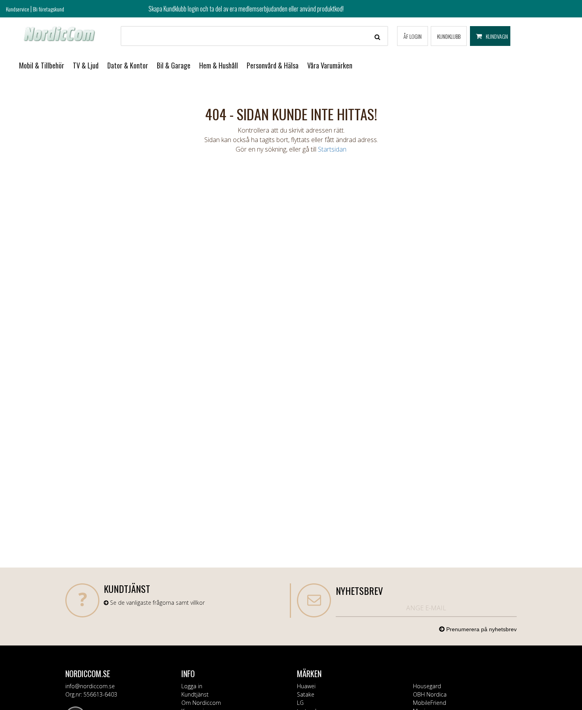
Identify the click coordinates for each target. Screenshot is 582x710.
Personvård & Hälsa (273, 65)
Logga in (191, 686)
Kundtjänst (195, 694)
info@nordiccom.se (90, 686)
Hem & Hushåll (218, 65)
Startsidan (332, 149)
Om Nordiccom (201, 702)
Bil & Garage (173, 65)
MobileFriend (429, 702)
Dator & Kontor (127, 65)
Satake (305, 694)
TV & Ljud (86, 65)
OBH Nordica (430, 694)
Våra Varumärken (329, 65)
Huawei (306, 686)
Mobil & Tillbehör (41, 65)
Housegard (427, 686)
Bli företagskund (48, 9)
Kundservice (17, 9)
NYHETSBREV (359, 590)
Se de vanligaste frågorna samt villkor (156, 602)
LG (300, 702)
